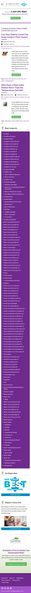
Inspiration (7, 379)
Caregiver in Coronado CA (11, 144)
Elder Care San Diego (9, 247)
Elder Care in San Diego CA (11, 242)
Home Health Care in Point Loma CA (14, 346)
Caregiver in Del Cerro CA (10, 97)
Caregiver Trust (8, 179)
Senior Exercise (8, 419)
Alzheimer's (8, 424)
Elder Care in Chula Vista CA (11, 222)
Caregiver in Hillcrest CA (10, 149)
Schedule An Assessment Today (16, 564)
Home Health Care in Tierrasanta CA (14, 351)
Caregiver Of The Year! (10, 167)
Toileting (7, 445)
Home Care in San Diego (10, 303)
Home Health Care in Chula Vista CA (14, 331)
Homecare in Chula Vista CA (11, 356)
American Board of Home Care (13, 201)
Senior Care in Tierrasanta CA (12, 417)
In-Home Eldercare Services (12, 280)
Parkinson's (8, 437)
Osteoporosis (8, 435)
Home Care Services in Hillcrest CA (13, 316)
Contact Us (4, 578)
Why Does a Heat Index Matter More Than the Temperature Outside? (12, 88)
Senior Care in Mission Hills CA (12, 412)
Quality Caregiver (9, 391)
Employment (20, 578)
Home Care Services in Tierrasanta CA (14, 329)
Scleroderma (8, 442)
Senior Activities (8, 394)
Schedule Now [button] (15, 18)
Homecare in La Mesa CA (10, 367)
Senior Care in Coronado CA (11, 404)
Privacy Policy (16, 580)
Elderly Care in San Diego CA (11, 267)
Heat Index (8, 121)
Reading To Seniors (10, 463)
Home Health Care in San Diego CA (13, 349)
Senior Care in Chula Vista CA (12, 402)
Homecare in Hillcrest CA (11, 362)
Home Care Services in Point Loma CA (14, 323)
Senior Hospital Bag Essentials (12, 447)
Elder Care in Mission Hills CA (12, 237)
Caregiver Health (8, 139)
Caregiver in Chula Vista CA (11, 141)
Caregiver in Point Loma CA (11, 159)
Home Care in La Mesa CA (11, 295)
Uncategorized (8, 465)
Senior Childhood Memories (12, 174)
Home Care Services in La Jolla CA (13, 318)
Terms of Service (5, 580)
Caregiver (6, 133)
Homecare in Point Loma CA (11, 372)
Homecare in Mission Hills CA (12, 369)
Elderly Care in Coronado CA (12, 252)
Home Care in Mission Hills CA (12, 298)
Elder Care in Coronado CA (11, 224)
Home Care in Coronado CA (11, 285)
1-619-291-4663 (19, 11)
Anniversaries (8, 204)
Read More (15, 75)
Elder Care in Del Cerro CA (11, 227)
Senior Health (7, 422)
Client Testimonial (10, 214)
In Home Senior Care (9, 374)
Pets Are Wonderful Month (12, 440)
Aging (6, 399)
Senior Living (7, 450)
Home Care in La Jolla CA (10, 293)
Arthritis (7, 427)
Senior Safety (7, 455)
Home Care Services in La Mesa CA (13, 321)
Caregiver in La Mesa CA (10, 154)
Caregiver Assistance (9, 136)
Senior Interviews (9, 177)
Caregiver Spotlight (9, 169)
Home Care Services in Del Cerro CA (13, 46)
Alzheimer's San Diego (11, 184)
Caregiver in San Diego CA (11, 161)
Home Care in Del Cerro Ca (11, 288)
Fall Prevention (8, 275)
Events (6, 273)
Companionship (8, 196)
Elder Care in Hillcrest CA (11, 229)
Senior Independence (7, 81)
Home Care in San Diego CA (11, 306)
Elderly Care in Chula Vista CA (12, 250)
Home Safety (7, 354)
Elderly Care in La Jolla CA (11, 260)
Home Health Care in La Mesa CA (13, 344)
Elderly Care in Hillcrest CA (11, 257)
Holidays (6, 283)
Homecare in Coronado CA (11, 359)
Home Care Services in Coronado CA (14, 311)
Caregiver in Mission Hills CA (12, 156)
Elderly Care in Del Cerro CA (11, 255)
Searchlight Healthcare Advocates (14, 194)
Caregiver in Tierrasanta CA (11, 164)
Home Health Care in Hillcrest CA (13, 339)
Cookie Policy (5, 582)
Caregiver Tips (8, 172)
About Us (12, 578)
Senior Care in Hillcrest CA (11, 409)
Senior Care (7, 396)
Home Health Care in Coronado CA (13, 334)
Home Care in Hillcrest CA (11, 290)
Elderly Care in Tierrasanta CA (12, 270)
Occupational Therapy (11, 432)
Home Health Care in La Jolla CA (12, 341)
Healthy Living (8, 278)
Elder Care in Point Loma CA (11, 240)
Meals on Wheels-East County (13, 191)
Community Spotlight (10, 182)
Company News (8, 199)
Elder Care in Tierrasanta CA (12, 245)
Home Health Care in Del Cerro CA (13, 336)
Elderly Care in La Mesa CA (11, 262)
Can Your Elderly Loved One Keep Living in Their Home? (14, 35)
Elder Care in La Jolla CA (10, 232)
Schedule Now (15, 529)
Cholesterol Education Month (13, 460)
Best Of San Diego (10, 207)
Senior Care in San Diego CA (11, 414)
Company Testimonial (10, 219)
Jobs (5, 382)
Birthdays (7, 209)
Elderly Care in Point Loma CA (12, 265)
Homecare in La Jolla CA (10, 364)
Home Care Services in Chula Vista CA (14, 308)
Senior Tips (7, 458)
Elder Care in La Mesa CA (10, 234)
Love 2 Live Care (8, 384)
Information (7, 377)
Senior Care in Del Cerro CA (11, 407)
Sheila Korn (11, 44)
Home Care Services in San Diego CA (14, 326)
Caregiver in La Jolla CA (10, 151)
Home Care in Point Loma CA (12, 301)
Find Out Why (16, 495)
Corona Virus (8, 217)
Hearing (7, 429)
